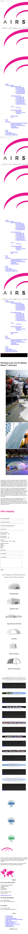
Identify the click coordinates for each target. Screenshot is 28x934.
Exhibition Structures (10, 922)
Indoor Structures (9, 925)
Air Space (3, 353)
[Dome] (2, 547)
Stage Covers (8, 920)
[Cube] (2, 546)
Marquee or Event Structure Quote (13, 924)
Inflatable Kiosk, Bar (10, 926)
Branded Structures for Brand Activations (14, 919)
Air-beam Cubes (9, 917)
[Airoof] (2, 544)
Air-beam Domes (9, 915)
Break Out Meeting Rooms (11, 921)
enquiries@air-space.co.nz (6, 895)
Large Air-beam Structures (11, 918)
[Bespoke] (2, 545)
